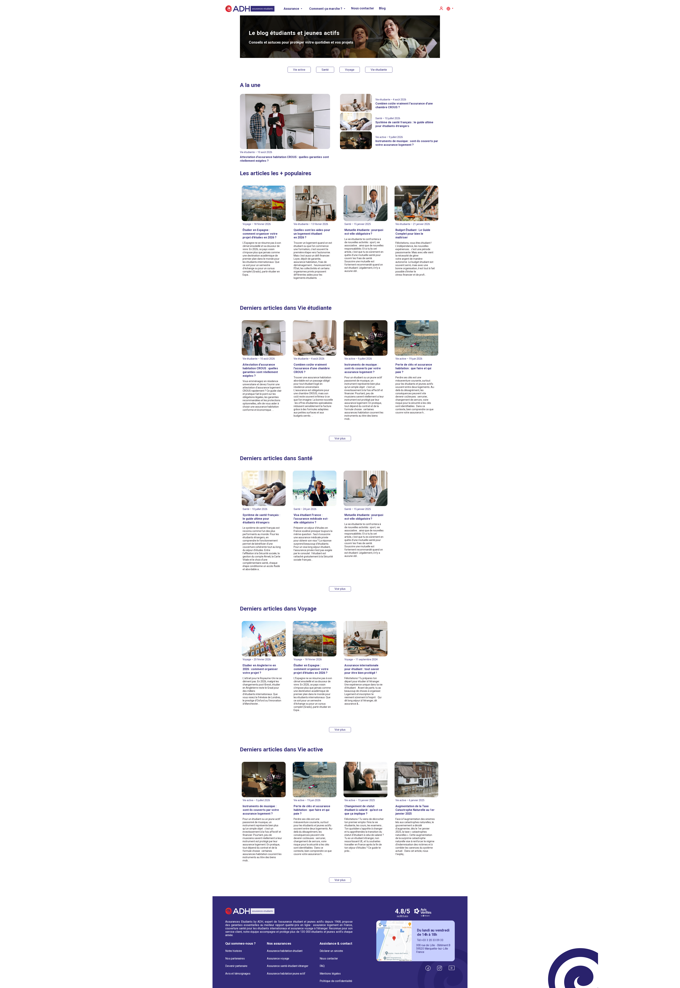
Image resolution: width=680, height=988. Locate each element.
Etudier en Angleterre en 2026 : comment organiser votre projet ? (260, 669)
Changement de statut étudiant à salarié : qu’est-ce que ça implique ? (363, 809)
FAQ (322, 966)
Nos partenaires (235, 958)
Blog (382, 8)
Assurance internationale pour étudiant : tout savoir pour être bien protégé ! (361, 669)
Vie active (299, 69)
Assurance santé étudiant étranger (287, 966)
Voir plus (340, 438)
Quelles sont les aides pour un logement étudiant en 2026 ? (312, 233)
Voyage (349, 69)
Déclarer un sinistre (331, 951)
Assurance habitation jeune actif (286, 973)
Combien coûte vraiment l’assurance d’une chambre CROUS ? (312, 368)
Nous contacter (362, 8)
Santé (325, 69)
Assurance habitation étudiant (284, 951)
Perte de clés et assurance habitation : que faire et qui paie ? (413, 368)
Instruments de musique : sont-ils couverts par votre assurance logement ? (362, 368)
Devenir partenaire (236, 966)
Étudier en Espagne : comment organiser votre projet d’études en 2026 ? (260, 233)
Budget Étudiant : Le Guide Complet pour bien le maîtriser (412, 233)
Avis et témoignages (237, 973)
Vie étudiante (379, 69)
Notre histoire (233, 951)
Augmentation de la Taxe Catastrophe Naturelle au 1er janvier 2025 (415, 809)
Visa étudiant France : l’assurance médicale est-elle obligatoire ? (311, 518)
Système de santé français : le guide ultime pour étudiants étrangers (261, 518)
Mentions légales (330, 973)
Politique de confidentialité (336, 981)
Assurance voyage (278, 958)
